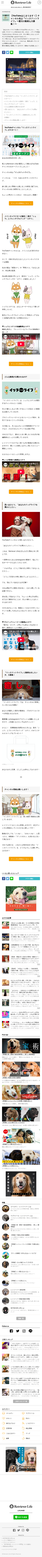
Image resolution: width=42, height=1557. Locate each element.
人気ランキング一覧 (21, 1401)
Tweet (7, 52)
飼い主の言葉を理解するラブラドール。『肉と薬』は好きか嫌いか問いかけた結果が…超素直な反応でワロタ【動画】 (25, 1391)
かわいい (9, 1418)
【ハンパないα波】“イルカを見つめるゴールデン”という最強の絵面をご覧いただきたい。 (25, 1379)
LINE (11, 52)
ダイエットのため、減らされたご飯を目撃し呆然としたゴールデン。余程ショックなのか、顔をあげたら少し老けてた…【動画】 (25, 1356)
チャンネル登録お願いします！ (16, 120)
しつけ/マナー (30, 1423)
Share (3, 52)
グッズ (28, 1433)
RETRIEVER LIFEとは (9, 1538)
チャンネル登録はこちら (20, 203)
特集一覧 (21, 1318)
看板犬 (28, 1438)
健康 (7, 1438)
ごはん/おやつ (10, 1433)
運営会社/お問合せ (8, 1546)
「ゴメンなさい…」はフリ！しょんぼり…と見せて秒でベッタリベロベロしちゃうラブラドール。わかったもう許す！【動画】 (25, 1344)
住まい (28, 1418)
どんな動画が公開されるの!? (15, 107)
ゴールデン (9, 1413)
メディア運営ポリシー (9, 1540)
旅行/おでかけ (10, 1423)
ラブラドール (30, 1413)
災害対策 (9, 1428)
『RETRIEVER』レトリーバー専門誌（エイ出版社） (17, 1544)
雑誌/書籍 (29, 1428)
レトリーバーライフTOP (10, 1549)
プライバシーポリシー (9, 1542)
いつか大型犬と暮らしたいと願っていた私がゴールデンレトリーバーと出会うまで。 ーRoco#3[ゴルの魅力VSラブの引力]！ (25, 1368)
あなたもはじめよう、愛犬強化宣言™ (21, 7)
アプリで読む (29, 52)
